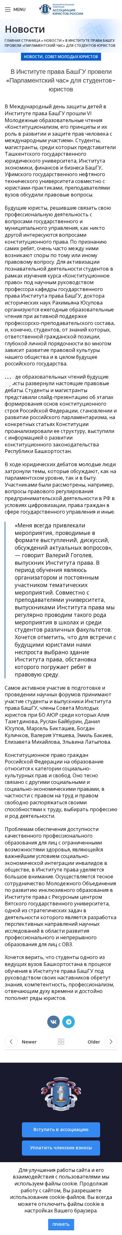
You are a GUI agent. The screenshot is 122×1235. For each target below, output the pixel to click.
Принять (61, 1224)
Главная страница (22, 40)
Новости (53, 40)
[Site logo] (61, 8)
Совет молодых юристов (71, 56)
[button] (61, 1129)
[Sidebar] (8, 378)
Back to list (61, 1041)
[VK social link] (53, 1022)
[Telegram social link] (68, 1022)
